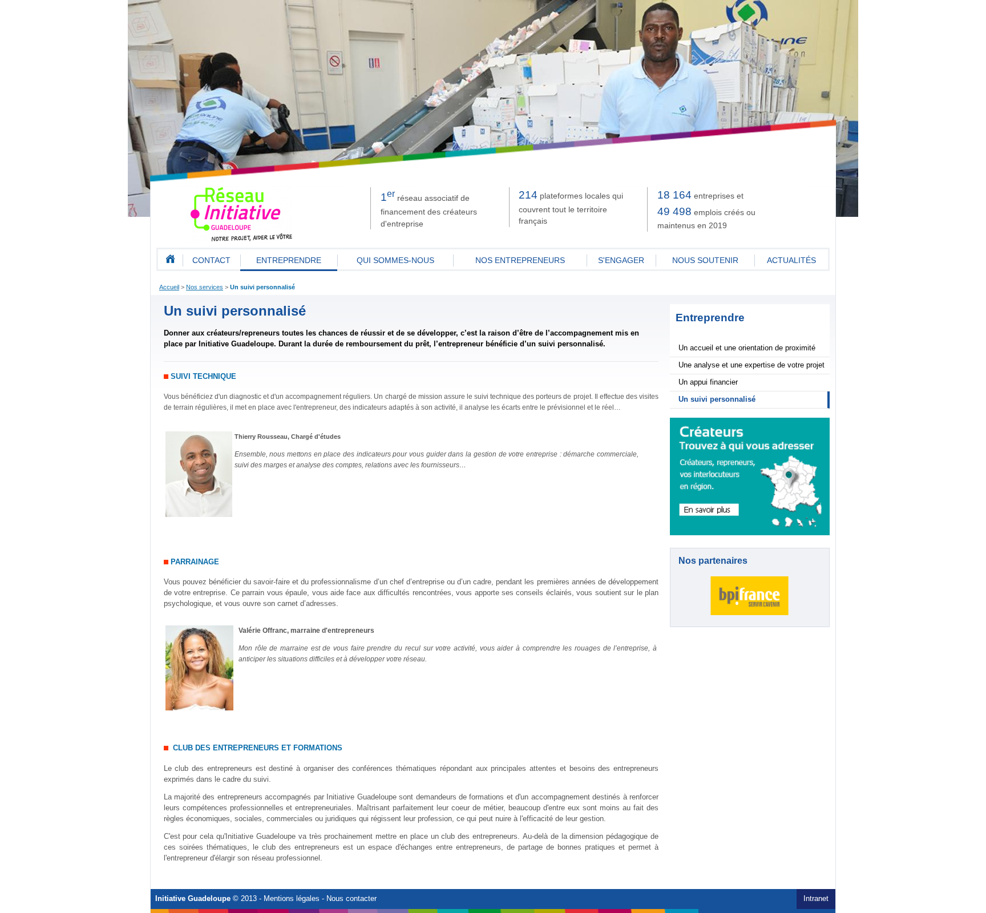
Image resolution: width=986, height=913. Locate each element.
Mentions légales (292, 899)
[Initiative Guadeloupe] (242, 239)
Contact (211, 260)
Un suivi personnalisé (262, 287)
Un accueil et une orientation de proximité (746, 348)
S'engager (621, 260)
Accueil (169, 287)
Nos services (204, 287)
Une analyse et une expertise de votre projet (751, 365)
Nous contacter (351, 899)
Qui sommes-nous (395, 260)
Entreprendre (288, 260)
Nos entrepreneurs (520, 260)
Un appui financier (708, 382)
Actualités (791, 260)
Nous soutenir (705, 260)
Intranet (816, 899)
